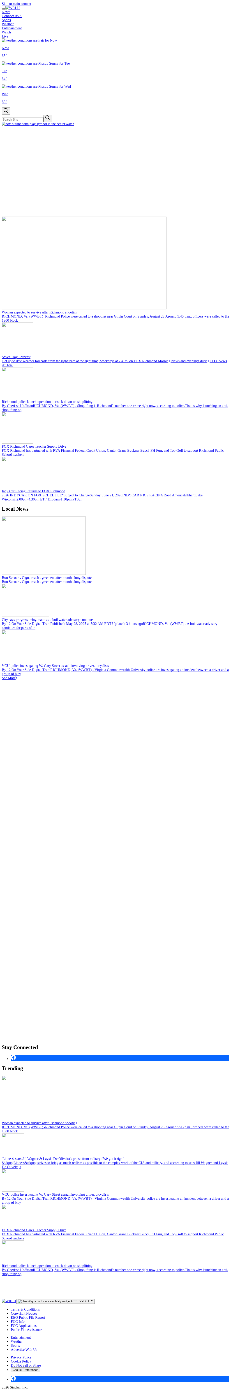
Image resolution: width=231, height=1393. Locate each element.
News (6, 12)
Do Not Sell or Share (26, 1365)
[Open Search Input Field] (6, 111)
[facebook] (13, 1059)
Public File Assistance (26, 1330)
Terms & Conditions (25, 1309)
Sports (6, 20)
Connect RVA (12, 16)
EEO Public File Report (28, 1317)
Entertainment (12, 28)
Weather (8, 24)
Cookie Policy (21, 1361)
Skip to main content (16, 4)
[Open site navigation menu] (3, 9)
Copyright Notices (24, 1313)
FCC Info (18, 1321)
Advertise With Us (24, 1349)
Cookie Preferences (25, 1370)
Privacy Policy (21, 1357)
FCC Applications (24, 1326)
